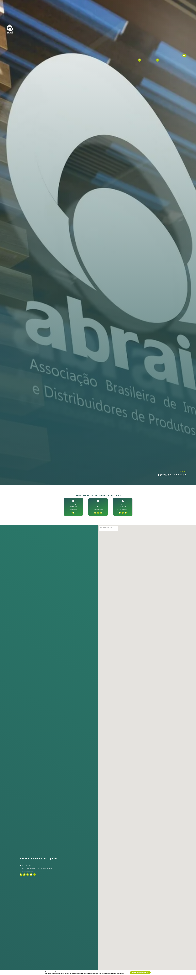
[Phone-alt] (98, 513)
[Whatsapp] (101, 513)
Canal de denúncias (73, 505)
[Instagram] (24, 874)
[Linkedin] (31, 874)
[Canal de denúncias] (73, 501)
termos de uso (120, 973)
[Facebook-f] (21, 874)
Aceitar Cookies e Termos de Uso (140, 972)
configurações (88, 973)
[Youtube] (27, 874)
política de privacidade (110, 973)
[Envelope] (73, 513)
